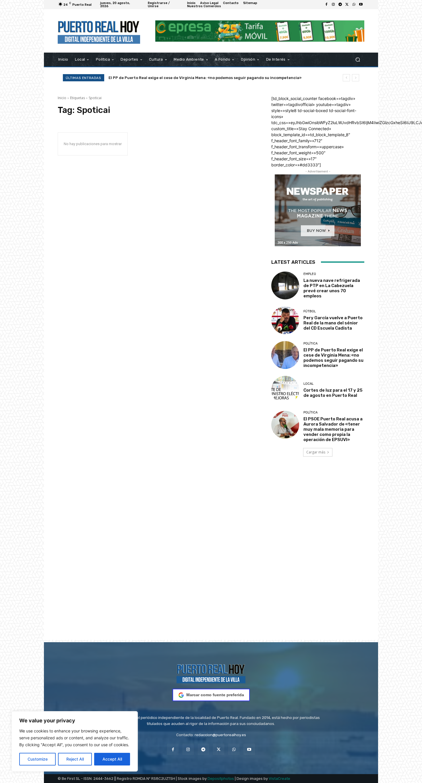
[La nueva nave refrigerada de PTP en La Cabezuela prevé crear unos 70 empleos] (285, 285)
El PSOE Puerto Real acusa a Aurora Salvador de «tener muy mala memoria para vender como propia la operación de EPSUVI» (333, 429)
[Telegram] (340, 4)
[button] (357, 59)
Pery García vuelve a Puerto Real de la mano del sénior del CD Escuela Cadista (333, 323)
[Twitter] (347, 4)
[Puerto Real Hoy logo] (211, 672)
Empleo (309, 274)
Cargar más (315, 452)
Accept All (112, 759)
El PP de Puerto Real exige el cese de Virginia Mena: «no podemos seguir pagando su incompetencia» (333, 357)
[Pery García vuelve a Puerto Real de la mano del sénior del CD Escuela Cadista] (285, 320)
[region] (74, 741)
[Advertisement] (211, 556)
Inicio (62, 97)
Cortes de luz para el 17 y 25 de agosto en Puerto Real (162, 78)
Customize (38, 759)
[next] (355, 77)
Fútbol (309, 311)
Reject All (75, 759)
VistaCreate (279, 778)
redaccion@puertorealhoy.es (220, 735)
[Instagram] (333, 4)
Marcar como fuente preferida (215, 694)
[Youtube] (360, 4)
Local (308, 383)
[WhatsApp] (354, 4)
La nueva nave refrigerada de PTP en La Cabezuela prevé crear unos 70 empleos (331, 288)
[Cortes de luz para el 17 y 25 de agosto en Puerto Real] (285, 390)
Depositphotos (221, 778)
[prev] (346, 77)
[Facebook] (326, 4)
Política (310, 343)
